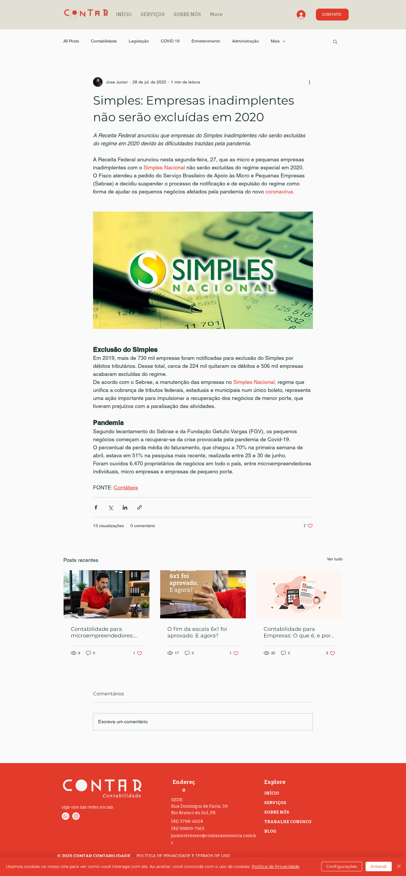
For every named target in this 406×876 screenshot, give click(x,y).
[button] (335, 41)
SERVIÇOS (275, 802)
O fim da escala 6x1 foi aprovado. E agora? (197, 632)
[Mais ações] (309, 82)
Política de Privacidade (275, 866)
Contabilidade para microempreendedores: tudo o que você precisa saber (103, 632)
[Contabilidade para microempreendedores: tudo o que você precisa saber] (107, 594)
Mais (275, 41)
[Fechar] (398, 866)
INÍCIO (271, 793)
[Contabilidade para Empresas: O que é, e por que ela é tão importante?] (299, 594)
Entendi (379, 866)
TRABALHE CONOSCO (287, 821)
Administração (245, 41)
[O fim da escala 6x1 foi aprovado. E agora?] (203, 594)
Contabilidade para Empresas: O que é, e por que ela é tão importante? (298, 632)
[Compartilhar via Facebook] (96, 507)
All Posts (71, 41)
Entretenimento (205, 41)
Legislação (139, 41)
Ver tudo (335, 559)
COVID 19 (170, 41)
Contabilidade (104, 41)
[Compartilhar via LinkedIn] (125, 507)
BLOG (270, 831)
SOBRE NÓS (276, 812)
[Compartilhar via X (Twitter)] (110, 507)
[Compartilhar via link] (139, 507)
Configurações (341, 866)
